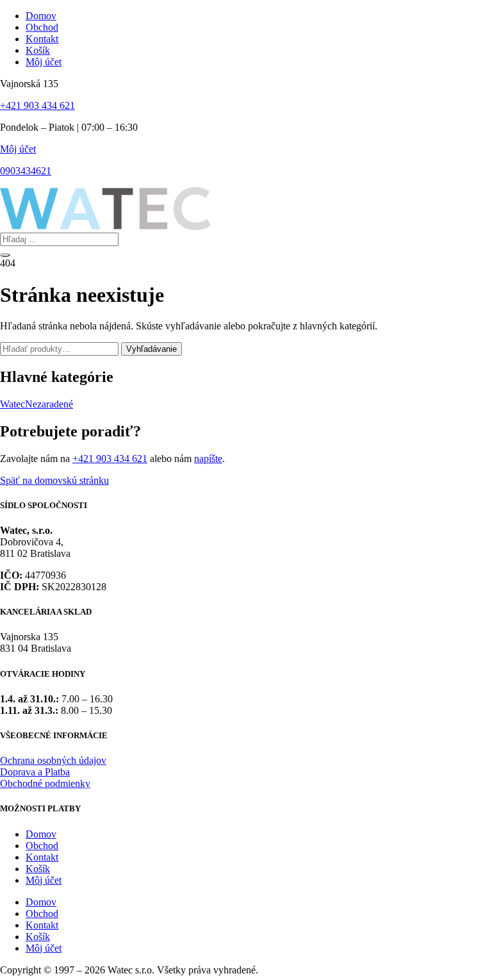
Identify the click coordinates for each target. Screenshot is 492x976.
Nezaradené (49, 404)
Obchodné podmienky (45, 783)
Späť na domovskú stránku (54, 480)
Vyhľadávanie (151, 349)
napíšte (208, 458)
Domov (41, 834)
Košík (38, 868)
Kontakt (42, 857)
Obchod (42, 845)
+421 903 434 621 (37, 105)
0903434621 (25, 170)
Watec (12, 404)
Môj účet (18, 149)
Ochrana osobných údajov (53, 760)
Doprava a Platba (35, 771)
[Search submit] (5, 255)
